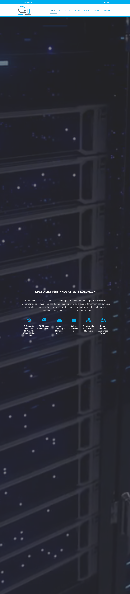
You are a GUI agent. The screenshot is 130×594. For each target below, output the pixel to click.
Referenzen (87, 10)
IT (59, 10)
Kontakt (96, 10)
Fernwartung (106, 10)
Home (53, 10)
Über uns (77, 10)
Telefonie (68, 10)
